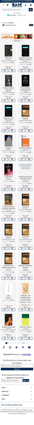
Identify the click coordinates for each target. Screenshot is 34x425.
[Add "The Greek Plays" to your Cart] (29, 100)
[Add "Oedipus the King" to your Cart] (12, 100)
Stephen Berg (11, 92)
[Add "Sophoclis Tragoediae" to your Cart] (29, 278)
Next (23, 343)
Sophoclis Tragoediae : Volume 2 (25, 266)
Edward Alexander (7, 329)
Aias (8, 295)
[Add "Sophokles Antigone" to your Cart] (29, 159)
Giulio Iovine (26, 181)
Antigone (8, 148)
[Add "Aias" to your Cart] (12, 309)
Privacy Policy (22, 413)
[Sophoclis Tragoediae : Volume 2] (25, 258)
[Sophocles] (25, 111)
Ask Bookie (12, 15)
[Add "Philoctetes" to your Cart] (12, 70)
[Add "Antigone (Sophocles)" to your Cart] (12, 338)
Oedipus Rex (8, 176)
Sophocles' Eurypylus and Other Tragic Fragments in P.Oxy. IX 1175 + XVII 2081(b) (25, 177)
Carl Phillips (10, 60)
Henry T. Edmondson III (7, 211)
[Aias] (8, 288)
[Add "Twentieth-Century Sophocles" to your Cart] (12, 219)
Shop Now (17, 40)
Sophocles (4, 60)
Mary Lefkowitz (24, 92)
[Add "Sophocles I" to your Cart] (12, 130)
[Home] (17, 5)
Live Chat (27, 354)
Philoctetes (8, 58)
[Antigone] (8, 141)
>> (27, 343)
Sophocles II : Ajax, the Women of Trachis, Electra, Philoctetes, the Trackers (25, 59)
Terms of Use (29, 411)
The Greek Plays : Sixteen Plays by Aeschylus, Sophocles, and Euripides (25, 89)
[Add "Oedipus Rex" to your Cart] (12, 189)
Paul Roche (28, 300)
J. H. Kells (23, 329)
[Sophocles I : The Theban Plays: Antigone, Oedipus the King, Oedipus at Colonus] (8, 111)
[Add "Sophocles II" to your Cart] (29, 70)
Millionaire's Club (21, 15)
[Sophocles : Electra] (25, 320)
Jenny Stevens (11, 150)
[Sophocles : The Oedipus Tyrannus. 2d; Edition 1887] (8, 258)
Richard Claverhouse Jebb (9, 239)
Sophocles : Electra (25, 327)
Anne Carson (28, 150)
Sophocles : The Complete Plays (25, 296)
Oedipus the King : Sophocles (8, 88)
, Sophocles (9, 179)
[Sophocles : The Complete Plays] (26, 288)
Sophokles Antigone (25, 148)
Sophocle (23, 300)
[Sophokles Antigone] (25, 141)
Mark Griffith (28, 62)
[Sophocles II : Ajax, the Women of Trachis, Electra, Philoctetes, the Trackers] (25, 50)
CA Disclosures (12, 413)
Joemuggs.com (20, 411)
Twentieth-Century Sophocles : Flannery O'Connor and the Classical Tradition (8, 208)
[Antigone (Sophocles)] (8, 320)
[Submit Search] (31, 9)
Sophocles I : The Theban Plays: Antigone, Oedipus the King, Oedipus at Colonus (8, 119)
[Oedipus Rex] (8, 169)
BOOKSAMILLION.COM (7, 411)
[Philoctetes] (8, 50)
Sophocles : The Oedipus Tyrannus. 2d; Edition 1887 (8, 266)
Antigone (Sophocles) (8, 327)
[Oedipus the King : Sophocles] (8, 80)
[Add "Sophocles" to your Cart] (29, 130)
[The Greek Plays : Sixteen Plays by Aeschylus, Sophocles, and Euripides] (25, 80)
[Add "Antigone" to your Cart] (12, 159)
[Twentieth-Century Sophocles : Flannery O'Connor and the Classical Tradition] (8, 199)
